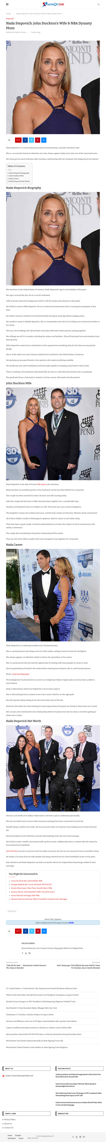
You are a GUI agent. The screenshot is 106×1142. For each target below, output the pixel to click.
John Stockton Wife (16, 176)
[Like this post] (19, 140)
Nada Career (14, 179)
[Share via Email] (43, 140)
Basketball (12, 1138)
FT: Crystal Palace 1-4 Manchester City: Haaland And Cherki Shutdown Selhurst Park (41, 988)
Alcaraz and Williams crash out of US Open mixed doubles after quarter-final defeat (41, 1021)
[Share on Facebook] (25, 140)
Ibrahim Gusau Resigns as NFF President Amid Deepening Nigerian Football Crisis (40, 1001)
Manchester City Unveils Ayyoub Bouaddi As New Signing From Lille (34, 1041)
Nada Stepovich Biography (19, 173)
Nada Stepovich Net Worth (19, 181)
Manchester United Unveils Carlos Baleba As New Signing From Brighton (37, 1047)
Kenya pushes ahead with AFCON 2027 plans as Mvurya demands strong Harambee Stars (43, 1034)
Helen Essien (28, 943)
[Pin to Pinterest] (37, 140)
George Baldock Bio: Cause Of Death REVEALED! (31, 884)
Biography (12, 911)
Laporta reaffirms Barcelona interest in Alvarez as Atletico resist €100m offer (39, 1028)
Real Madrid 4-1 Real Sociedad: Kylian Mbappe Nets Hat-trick (31, 1008)
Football (18, 1135)
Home (8, 14)
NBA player (42, 484)
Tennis (20, 1138)
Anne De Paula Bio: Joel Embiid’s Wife (27, 881)
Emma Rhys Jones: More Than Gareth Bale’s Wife (31, 888)
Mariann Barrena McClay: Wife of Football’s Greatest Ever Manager (39, 899)
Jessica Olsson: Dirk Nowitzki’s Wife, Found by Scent (33, 892)
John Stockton (12, 851)
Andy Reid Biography (20, 674)
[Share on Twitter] (31, 140)
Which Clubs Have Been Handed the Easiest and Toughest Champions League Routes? (42, 995)
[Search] (98, 4)
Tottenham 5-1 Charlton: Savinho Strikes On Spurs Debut (30, 1015)
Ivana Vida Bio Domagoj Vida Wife (25, 895)
